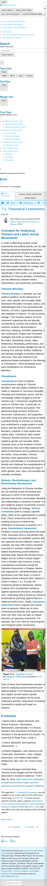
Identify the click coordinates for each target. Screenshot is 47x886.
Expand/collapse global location (44, 202)
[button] (9, 157)
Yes (6, 841)
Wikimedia (20, 677)
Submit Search (7, 55)
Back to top (5, 819)
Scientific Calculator (13, 139)
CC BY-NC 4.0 (20, 798)
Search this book (6, 47)
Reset (4, 72)
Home (13, 203)
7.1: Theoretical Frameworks (25, 792)
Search (5, 883)
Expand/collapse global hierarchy (4, 203)
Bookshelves (28, 203)
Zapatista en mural (24, 674)
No (15, 841)
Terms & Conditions (21, 871)
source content (34, 807)
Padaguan (10, 677)
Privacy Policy (6, 871)
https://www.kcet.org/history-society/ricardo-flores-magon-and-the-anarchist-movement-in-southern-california (22, 782)
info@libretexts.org (10, 876)
